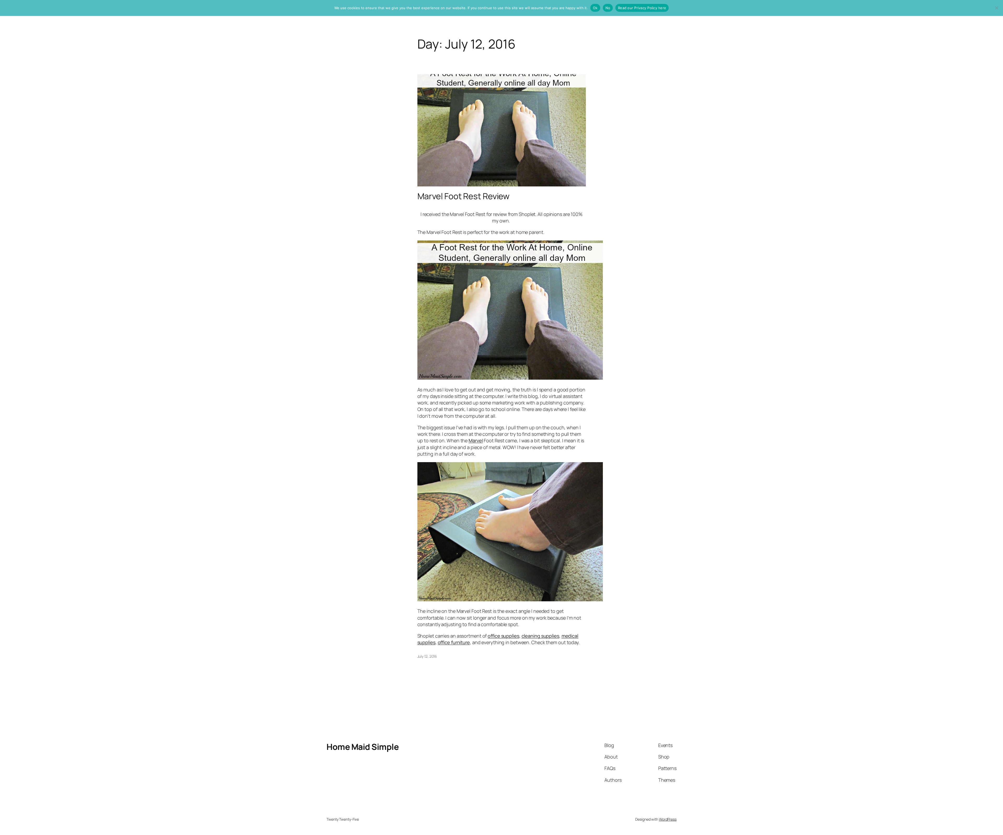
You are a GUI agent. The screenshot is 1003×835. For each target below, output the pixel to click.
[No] (996, 7)
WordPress (668, 819)
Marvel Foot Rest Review (463, 196)
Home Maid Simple (362, 746)
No (607, 8)
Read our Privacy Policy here (642, 8)
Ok (595, 8)
